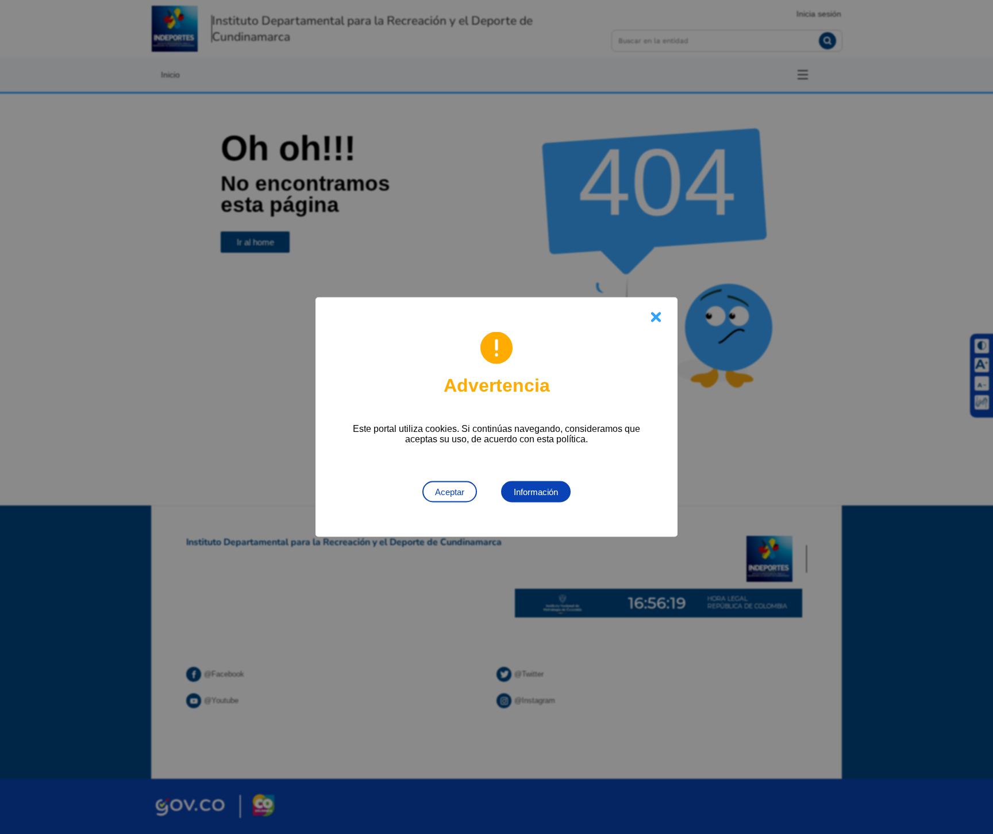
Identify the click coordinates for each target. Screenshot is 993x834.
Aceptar (449, 492)
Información (536, 492)
